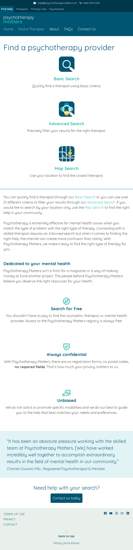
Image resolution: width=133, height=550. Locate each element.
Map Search (67, 168)
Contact (10, 524)
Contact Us (87, 29)
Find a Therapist (31, 29)
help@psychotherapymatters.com (57, 3)
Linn (65, 543)
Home (8, 29)
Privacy (9, 519)
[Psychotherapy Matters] (18, 20)
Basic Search (66, 78)
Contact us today (66, 498)
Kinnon (75, 543)
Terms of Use (14, 514)
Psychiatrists (56, 9)
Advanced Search (66, 123)
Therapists (22, 9)
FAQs (68, 29)
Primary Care (38, 9)
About (54, 29)
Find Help (7, 9)
